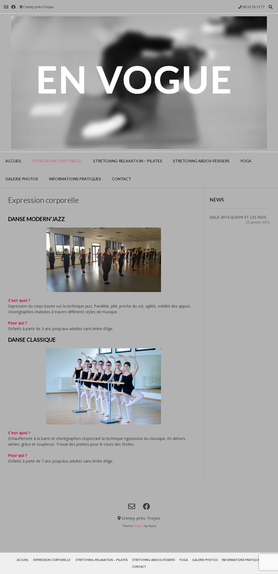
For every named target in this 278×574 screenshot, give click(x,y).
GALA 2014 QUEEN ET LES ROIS (238, 217)
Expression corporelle (57, 161)
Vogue (139, 526)
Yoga (245, 161)
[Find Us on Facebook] (13, 7)
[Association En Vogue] (139, 82)
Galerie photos (21, 178)
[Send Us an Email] (6, 7)
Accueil (13, 161)
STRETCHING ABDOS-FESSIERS (201, 161)
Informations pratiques (75, 178)
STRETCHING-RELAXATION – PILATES (127, 161)
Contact (121, 178)
